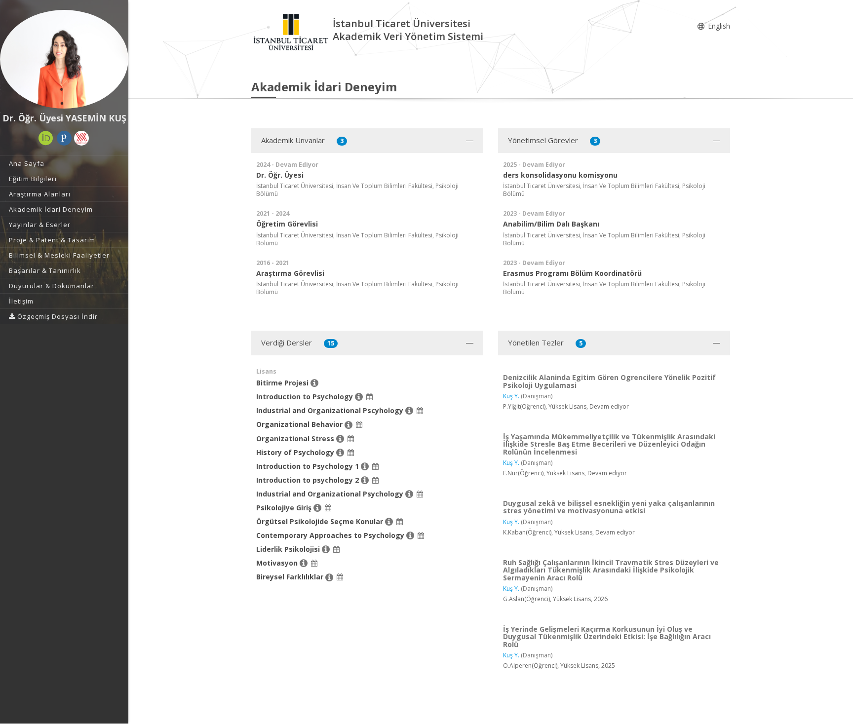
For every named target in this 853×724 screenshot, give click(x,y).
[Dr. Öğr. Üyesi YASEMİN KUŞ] (64, 59)
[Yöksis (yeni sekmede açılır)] (81, 138)
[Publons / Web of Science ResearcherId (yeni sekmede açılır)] (64, 138)
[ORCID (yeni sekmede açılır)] (46, 138)
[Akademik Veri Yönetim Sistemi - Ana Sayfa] (292, 31)
